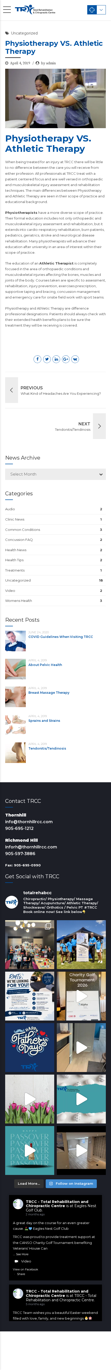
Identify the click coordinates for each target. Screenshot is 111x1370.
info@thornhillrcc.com (29, 821)
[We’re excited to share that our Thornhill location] (81, 1150)
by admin (48, 63)
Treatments (15, 570)
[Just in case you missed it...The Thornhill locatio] (81, 1047)
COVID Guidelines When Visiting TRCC (60, 637)
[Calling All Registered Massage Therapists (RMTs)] (29, 996)
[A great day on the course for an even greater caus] (81, 996)
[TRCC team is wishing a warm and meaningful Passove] (29, 1150)
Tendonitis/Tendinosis (47, 748)
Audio (10, 509)
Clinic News (14, 519)
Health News (15, 550)
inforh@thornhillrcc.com (31, 847)
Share (21, 1274)
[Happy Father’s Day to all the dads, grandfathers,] (29, 1047)
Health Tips (14, 560)
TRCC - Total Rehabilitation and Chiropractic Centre (57, 1203)
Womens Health (18, 601)
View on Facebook (25, 1269)
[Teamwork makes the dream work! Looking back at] (81, 944)
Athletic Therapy (50, 308)
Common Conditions (22, 530)
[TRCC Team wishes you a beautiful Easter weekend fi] (81, 1099)
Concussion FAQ (19, 540)
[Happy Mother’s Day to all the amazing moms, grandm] (29, 1099)
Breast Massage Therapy (48, 693)
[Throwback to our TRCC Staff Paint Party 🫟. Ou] (29, 944)
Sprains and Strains (44, 721)
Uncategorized (24, 33)
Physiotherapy (17, 308)
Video (10, 591)
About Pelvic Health (45, 665)
